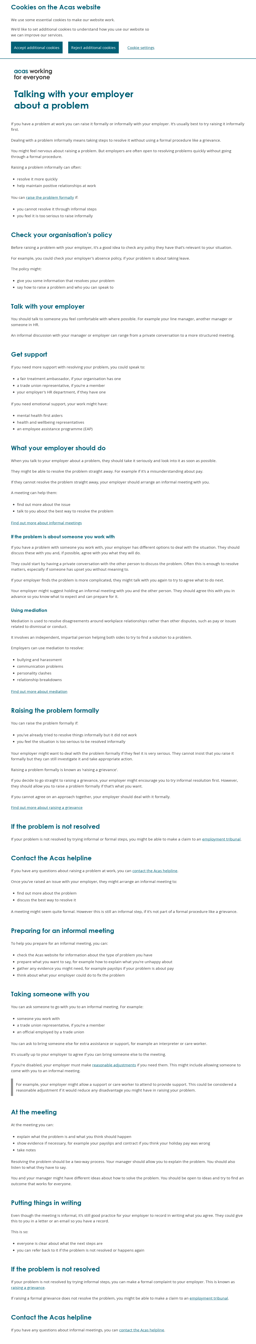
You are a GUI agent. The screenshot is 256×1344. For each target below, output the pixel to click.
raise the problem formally (50, 197)
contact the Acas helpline (154, 870)
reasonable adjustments (114, 1065)
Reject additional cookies (93, 47)
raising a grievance (28, 1287)
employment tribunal (221, 839)
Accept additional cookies (36, 47)
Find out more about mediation (39, 691)
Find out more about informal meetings (46, 522)
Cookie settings (140, 47)
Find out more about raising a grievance (47, 807)
